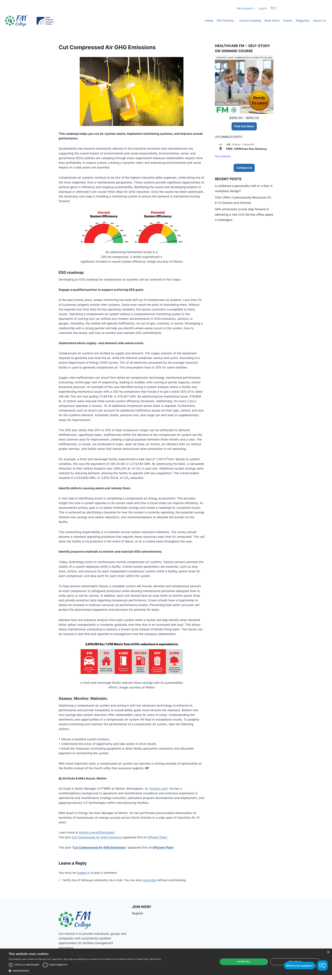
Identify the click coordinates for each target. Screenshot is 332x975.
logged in (83, 872)
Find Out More (244, 126)
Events (287, 20)
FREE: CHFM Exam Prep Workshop (246, 148)
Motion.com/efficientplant (96, 832)
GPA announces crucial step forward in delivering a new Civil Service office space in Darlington (244, 214)
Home (209, 20)
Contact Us (244, 167)
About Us (319, 20)
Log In (263, 8)
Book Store (272, 20)
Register (137, 913)
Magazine (302, 20)
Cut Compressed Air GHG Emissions (97, 837)
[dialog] (166, 962)
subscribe (149, 880)
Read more (155, 959)
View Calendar (223, 156)
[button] (85, 970)
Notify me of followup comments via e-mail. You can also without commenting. (124, 880)
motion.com (158, 788)
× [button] (328, 952)
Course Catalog (250, 20)
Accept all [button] (243, 961)
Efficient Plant (157, 837)
